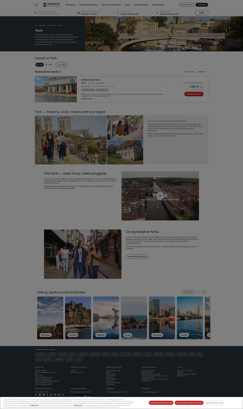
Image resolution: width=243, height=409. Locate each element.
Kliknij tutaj (78, 405)
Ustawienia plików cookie (214, 403)
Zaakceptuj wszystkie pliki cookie (161, 403)
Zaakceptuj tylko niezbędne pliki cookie (189, 403)
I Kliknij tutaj (34, 405)
